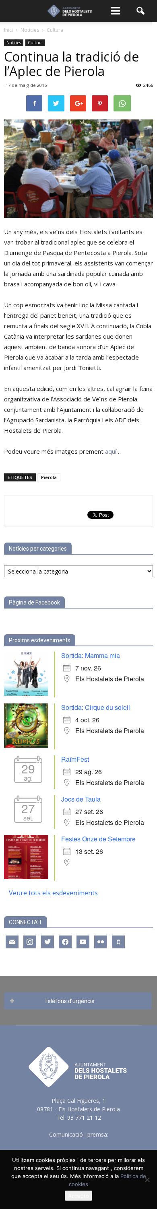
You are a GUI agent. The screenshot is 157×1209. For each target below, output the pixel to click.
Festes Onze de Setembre (98, 838)
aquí (110, 451)
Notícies (13, 42)
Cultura (35, 42)
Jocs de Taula (81, 799)
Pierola (49, 477)
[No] (147, 1180)
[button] (141, 11)
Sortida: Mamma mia (90, 655)
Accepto (78, 1196)
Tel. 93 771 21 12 (78, 1117)
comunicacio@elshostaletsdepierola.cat (78, 1143)
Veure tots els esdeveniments (53, 892)
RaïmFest (75, 759)
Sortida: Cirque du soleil (95, 707)
